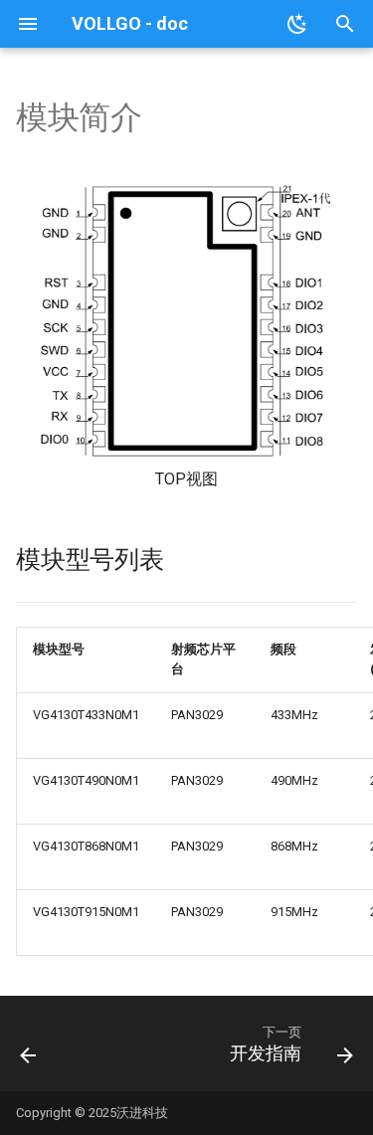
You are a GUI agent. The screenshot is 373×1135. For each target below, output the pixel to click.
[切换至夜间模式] (297, 24)
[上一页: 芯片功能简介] (29, 1049)
